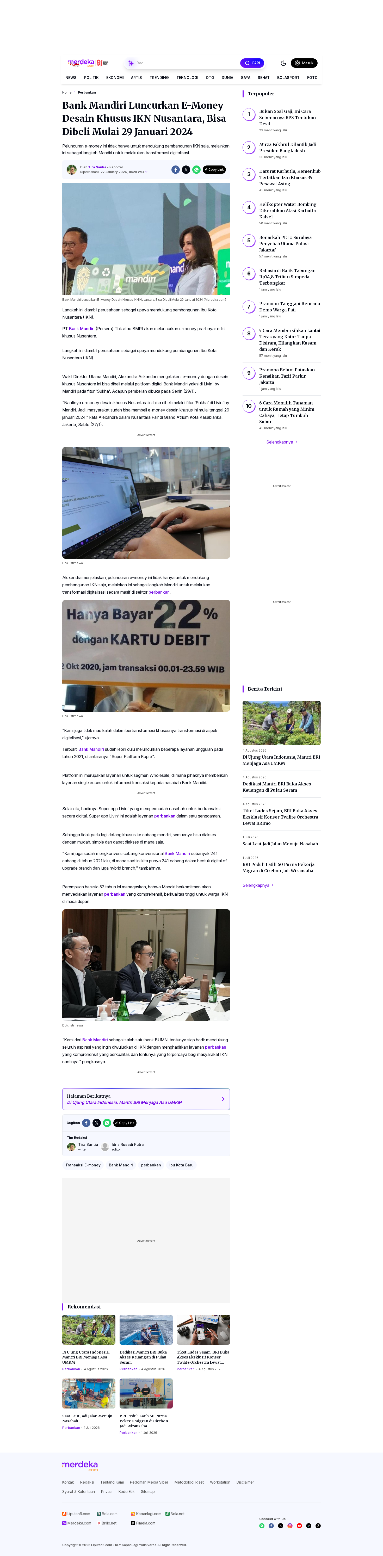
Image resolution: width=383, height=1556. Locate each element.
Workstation (220, 1482)
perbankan (159, 592)
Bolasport (288, 77)
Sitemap (148, 1491)
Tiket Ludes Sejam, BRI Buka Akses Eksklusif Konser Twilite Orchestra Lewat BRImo (203, 1357)
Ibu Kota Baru (181, 1165)
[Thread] (318, 1525)
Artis (136, 77)
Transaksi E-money (83, 1165)
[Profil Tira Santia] (71, 169)
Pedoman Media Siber (149, 1482)
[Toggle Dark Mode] (283, 63)
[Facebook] (271, 1525)
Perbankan (71, 1369)
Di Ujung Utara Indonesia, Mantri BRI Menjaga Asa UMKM (86, 1357)
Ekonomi (115, 77)
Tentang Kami (112, 1482)
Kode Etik (127, 1491)
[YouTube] (299, 1525)
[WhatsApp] (261, 1525)
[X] (280, 1525)
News (71, 77)
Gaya (245, 77)
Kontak (68, 1482)
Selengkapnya (279, 442)
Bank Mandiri (82, 328)
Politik (91, 77)
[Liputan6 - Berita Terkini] (80, 1466)
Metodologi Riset (189, 1482)
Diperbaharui (112, 172)
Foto (312, 77)
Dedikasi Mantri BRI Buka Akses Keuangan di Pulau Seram (143, 1357)
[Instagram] (290, 1525)
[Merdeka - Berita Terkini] (88, 63)
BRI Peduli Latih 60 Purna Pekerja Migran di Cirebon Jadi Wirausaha (144, 1421)
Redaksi (87, 1482)
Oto (210, 77)
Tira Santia (97, 167)
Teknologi (187, 77)
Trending (159, 77)
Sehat (264, 77)
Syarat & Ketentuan (78, 1491)
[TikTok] (308, 1525)
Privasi (106, 1491)
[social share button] (175, 169)
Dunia (227, 77)
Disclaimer (245, 1482)
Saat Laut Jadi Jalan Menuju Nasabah (87, 1418)
